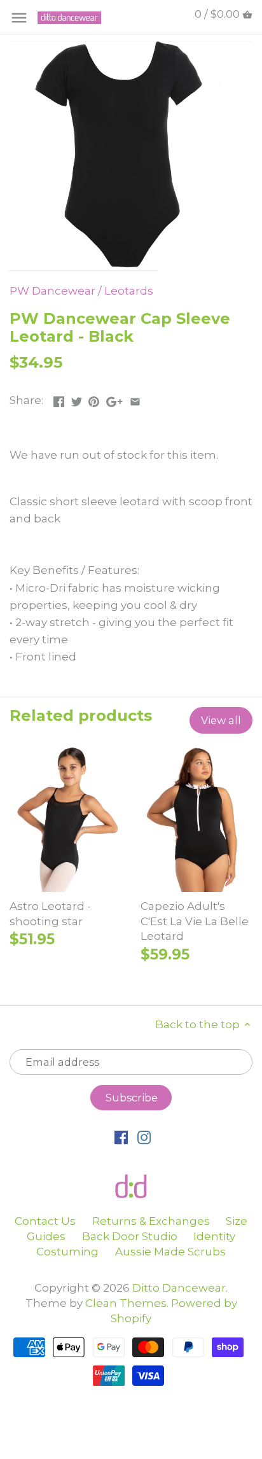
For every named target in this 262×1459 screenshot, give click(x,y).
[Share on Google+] (114, 399)
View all (221, 720)
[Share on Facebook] (58, 399)
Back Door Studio (129, 1236)
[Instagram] (144, 1137)
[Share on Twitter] (76, 399)
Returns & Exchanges (151, 1221)
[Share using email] (135, 399)
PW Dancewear (52, 290)
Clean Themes (126, 1303)
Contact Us (45, 1221)
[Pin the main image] (93, 399)
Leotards (128, 290)
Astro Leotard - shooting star (50, 914)
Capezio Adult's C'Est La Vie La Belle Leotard (195, 921)
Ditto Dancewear (179, 1287)
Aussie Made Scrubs (170, 1251)
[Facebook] (121, 1137)
